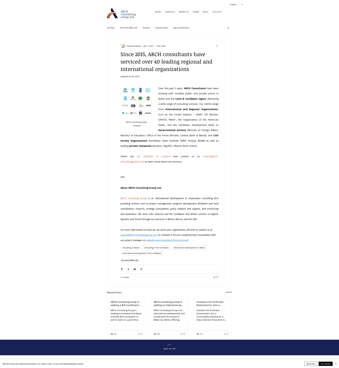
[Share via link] (141, 269)
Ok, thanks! (325, 363)
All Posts (111, 27)
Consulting (128, 14)
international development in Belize (189, 247)
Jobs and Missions (181, 27)
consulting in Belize (131, 247)
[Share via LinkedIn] (134, 269)
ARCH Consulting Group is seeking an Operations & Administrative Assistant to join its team (169, 303)
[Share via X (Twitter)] (128, 269)
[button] (228, 28)
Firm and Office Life (128, 27)
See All (229, 292)
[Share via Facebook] (122, 269)
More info (311, 363)
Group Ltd (127, 17)
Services (146, 27)
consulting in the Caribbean (156, 247)
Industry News (161, 27)
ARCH (124, 11)
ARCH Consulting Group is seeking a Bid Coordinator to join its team (126, 303)
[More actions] (216, 46)
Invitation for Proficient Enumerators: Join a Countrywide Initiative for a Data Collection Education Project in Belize (212, 303)
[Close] (335, 364)
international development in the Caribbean (141, 253)
